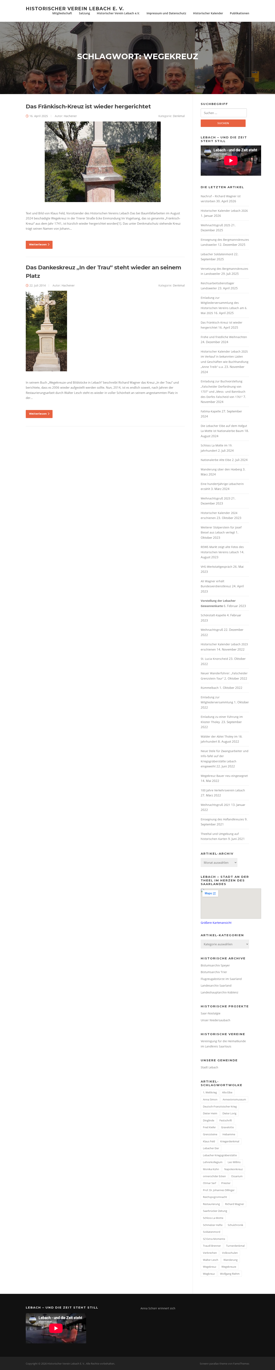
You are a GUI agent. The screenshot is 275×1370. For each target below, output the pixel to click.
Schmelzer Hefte (212, 1225)
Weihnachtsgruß (212, 630)
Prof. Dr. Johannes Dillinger (219, 1190)
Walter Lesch (210, 1260)
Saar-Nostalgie (210, 1013)
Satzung (84, 13)
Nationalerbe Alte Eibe (216, 460)
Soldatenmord (211, 1232)
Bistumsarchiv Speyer (215, 965)
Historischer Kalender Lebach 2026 (224, 211)
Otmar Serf (209, 1183)
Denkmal (179, 116)
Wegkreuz (209, 1274)
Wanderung (230, 1260)
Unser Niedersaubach (215, 1020)
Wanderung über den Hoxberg (221, 469)
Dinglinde (208, 1120)
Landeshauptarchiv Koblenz (219, 992)
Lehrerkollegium (212, 1162)
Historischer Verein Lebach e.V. (118, 13)
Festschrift (225, 1120)
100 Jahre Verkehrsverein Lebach (223, 790)
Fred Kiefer (209, 1127)
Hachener (70, 116)
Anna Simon (210, 1099)
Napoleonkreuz (233, 1169)
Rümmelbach (210, 688)
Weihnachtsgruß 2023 (215, 498)
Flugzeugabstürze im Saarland (221, 979)
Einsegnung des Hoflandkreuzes (222, 819)
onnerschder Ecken (214, 1176)
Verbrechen (210, 1253)
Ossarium (237, 1176)
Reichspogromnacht (215, 1197)
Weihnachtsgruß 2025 (215, 225)
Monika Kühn (211, 1169)
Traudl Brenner (212, 1246)
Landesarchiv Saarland (216, 985)
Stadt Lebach (209, 1067)
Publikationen (239, 13)
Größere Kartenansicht (216, 923)
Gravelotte (227, 1127)
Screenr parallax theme (213, 1363)
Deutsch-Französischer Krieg (220, 1106)
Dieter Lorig (229, 1113)
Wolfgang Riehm (230, 1274)
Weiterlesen (38, 244)
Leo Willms (234, 1162)
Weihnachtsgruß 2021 (215, 805)
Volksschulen (230, 1253)
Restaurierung (211, 1204)
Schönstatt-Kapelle (213, 615)
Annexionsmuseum (234, 1099)
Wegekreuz (209, 1266)
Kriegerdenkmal (229, 1141)
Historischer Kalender (208, 13)
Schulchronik (235, 1225)
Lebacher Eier (211, 1148)
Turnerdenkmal (235, 1246)
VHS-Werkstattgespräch (216, 567)
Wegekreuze (228, 1266)
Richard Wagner (234, 1204)
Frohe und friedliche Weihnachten (224, 337)
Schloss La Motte (213, 1218)
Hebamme (228, 1134)
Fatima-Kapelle (211, 411)
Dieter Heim (210, 1113)
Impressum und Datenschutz (166, 13)
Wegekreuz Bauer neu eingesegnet (224, 776)
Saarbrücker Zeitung (215, 1211)
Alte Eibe (227, 1092)
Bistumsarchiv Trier (214, 972)
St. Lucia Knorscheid (214, 659)
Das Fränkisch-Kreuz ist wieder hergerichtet (88, 106)
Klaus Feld (209, 1141)
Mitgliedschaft (62, 13)
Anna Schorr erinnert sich (158, 1308)
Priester (226, 1183)
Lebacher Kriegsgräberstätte (220, 1155)
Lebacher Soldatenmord (217, 254)
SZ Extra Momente (214, 1239)
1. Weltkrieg (210, 1092)
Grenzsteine (210, 1134)
